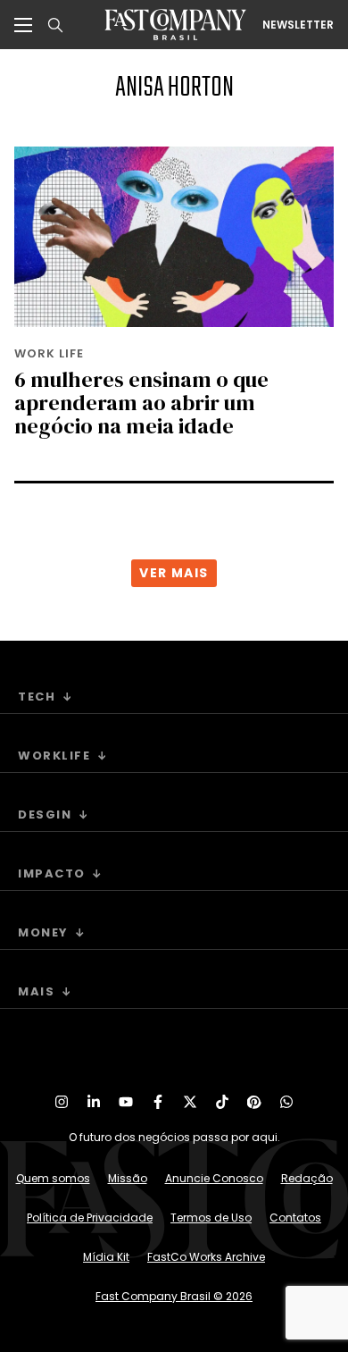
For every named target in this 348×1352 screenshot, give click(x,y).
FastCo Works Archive (206, 1256)
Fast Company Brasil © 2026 (174, 1296)
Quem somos (53, 1178)
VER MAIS (173, 573)
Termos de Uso (211, 1217)
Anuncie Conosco (214, 1178)
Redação (307, 1178)
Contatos (295, 1217)
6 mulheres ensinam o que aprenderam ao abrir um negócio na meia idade (141, 403)
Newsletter (298, 25)
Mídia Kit (106, 1256)
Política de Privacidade (90, 1217)
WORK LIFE (49, 353)
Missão (127, 1178)
